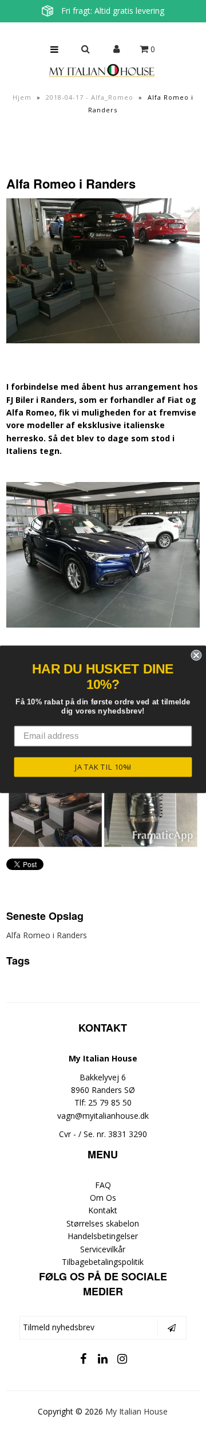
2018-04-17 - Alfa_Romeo (89, 97)
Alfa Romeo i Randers (46, 935)
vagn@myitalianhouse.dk (103, 1115)
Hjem (22, 97)
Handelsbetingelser (103, 1236)
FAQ (103, 1185)
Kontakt (102, 1210)
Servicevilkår (102, 1249)
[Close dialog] (196, 654)
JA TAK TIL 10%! (103, 766)
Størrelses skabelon (102, 1223)
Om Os (103, 1197)
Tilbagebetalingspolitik (103, 1261)
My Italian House (136, 1411)
